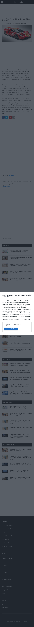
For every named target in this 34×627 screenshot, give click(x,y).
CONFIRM (11, 342)
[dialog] (17, 313)
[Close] (30, 282)
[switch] (27, 315)
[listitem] (17, 311)
